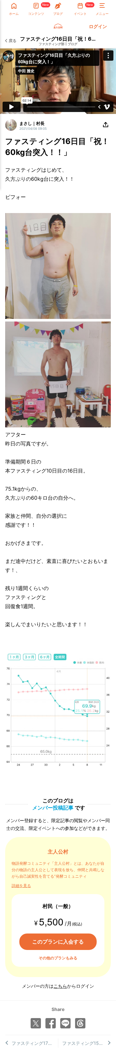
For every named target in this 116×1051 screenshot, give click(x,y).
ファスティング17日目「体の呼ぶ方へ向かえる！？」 (35, 1043)
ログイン (98, 26)
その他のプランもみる (58, 957)
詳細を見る (21, 885)
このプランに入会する (58, 941)
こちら (60, 986)
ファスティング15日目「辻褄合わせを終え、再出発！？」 (86, 1043)
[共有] (106, 125)
